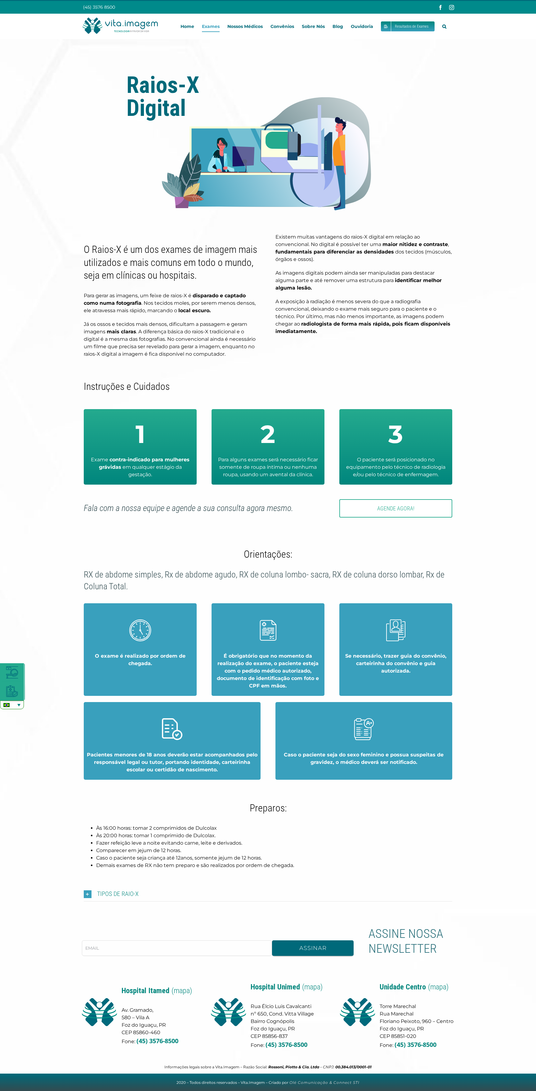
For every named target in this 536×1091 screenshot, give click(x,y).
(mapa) (182, 990)
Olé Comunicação (308, 1082)
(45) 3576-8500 (157, 1041)
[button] (444, 26)
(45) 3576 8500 (98, 7)
